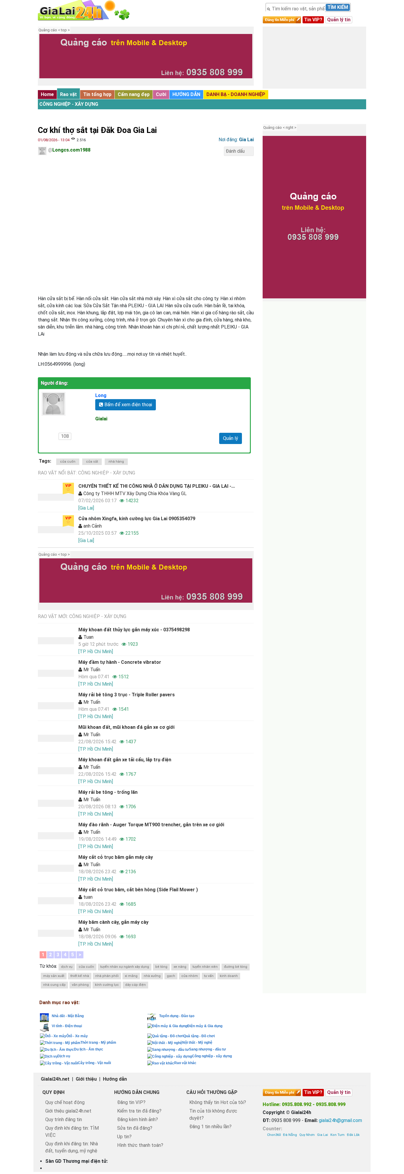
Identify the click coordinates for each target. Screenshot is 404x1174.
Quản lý (230, 438)
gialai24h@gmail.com (340, 1120)
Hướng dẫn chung (136, 1092)
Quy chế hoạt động (65, 1102)
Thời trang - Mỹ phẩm (98, 1042)
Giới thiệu (86, 1079)
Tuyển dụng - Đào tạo (176, 1016)
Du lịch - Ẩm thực (88, 1049)
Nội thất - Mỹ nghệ (197, 1042)
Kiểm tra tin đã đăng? (139, 1111)
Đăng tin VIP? (131, 1102)
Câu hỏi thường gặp (211, 1092)
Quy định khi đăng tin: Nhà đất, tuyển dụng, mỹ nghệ (71, 1147)
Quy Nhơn (307, 1135)
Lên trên (394, 1158)
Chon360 (274, 1135)
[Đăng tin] (379, 1158)
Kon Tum (337, 1135)
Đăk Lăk (353, 1135)
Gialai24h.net (55, 1079)
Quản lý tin (338, 19)
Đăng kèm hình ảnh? (137, 1119)
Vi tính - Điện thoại (67, 1026)
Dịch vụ (63, 1056)
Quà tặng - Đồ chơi (199, 1036)
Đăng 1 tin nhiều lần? (210, 1126)
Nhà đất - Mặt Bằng (68, 1016)
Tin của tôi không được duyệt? (213, 1114)
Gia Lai (322, 1135)
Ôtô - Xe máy (77, 1036)
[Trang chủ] (89, 10)
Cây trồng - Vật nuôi (94, 1063)
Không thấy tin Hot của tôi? (217, 1102)
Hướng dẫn (115, 1079)
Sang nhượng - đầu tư (207, 1049)
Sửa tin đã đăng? (134, 1128)
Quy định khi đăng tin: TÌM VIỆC (72, 1131)
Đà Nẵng (290, 1135)
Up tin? (124, 1136)
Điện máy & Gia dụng (204, 1026)
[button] (46, 60)
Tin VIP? (313, 19)
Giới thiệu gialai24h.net (68, 1111)
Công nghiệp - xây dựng (68, 104)
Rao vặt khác (185, 1063)
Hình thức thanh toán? (140, 1145)
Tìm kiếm (337, 7)
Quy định (53, 1092)
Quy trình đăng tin (63, 1119)
